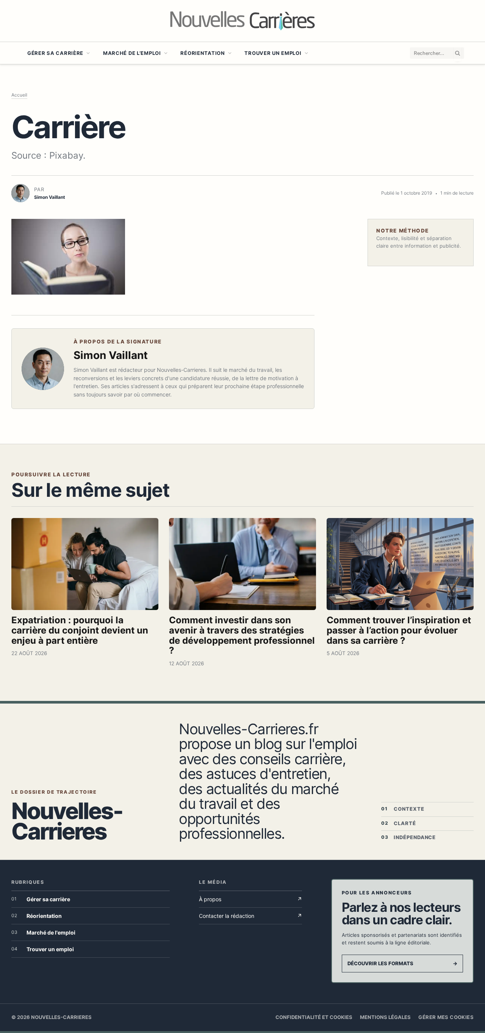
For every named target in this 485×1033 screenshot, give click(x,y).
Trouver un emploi (272, 53)
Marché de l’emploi (132, 53)
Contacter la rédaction (250, 916)
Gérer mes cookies (446, 1017)
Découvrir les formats (402, 963)
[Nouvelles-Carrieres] (242, 21)
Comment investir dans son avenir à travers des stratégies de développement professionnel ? (242, 635)
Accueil (19, 95)
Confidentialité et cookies (313, 1017)
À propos (250, 899)
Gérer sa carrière (55, 53)
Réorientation (202, 53)
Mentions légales (385, 1017)
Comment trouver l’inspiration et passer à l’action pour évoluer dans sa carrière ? (399, 630)
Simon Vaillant (111, 355)
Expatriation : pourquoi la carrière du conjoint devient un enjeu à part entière (79, 630)
